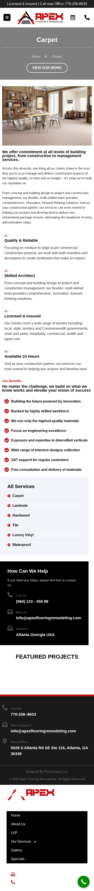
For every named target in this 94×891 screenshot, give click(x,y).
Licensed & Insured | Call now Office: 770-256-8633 (47, 4)
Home (15, 815)
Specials (17, 859)
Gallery (16, 850)
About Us (18, 824)
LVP (14, 833)
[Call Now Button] (84, 882)
